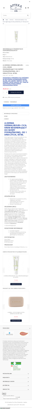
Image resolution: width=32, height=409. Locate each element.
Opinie (5, 116)
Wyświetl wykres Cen (16, 105)
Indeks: (4, 75)
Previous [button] (3, 270)
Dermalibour (14, 102)
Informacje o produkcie (10, 113)
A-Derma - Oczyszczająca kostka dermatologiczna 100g (16, 313)
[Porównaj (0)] (29, 2)
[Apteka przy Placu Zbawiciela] (16, 8)
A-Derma (7, 102)
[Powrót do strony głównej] (3, 20)
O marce (6, 119)
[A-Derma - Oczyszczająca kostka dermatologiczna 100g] (16, 301)
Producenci (6, 328)
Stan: (10, 75)
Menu (4, 393)
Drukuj (6, 97)
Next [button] (28, 270)
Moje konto (6, 377)
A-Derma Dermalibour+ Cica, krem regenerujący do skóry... (16, 276)
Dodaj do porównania (15, 97)
